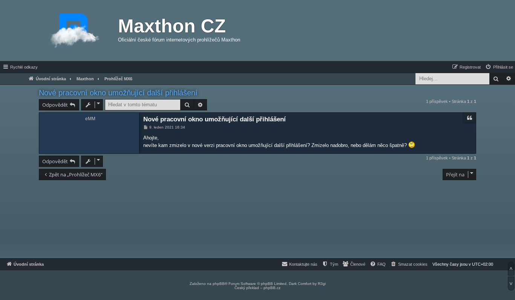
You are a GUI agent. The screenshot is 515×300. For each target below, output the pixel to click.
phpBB (219, 284)
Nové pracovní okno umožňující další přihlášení (118, 93)
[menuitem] (499, 67)
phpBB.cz (272, 288)
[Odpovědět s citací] (469, 118)
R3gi (322, 284)
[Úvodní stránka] (74, 30)
